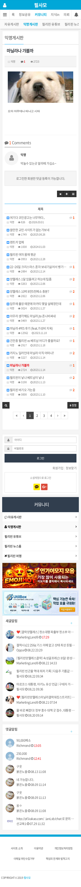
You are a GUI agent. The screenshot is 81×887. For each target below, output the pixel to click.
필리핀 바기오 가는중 (41, 390)
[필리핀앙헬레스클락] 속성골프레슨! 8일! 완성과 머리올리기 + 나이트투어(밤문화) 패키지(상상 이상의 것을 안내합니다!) (45, 658)
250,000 (21, 753)
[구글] (44, 487)
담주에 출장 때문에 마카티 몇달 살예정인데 (41, 303)
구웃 (19, 766)
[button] (60, 194)
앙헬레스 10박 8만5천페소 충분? (41, 291)
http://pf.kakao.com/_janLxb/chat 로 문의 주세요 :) (45, 818)
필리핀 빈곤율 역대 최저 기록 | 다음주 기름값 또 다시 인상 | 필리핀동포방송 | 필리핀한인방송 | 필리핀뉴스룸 (45, 671)
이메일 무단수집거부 (24, 859)
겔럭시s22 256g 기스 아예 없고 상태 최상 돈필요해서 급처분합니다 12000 (45, 645)
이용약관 (38, 848)
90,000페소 (23, 740)
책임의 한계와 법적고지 (58, 859)
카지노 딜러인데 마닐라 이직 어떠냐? (41, 353)
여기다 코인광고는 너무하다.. (41, 217)
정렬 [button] (73, 405)
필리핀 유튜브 (51, 24)
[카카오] (36, 487)
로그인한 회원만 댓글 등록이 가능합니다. (40, 178)
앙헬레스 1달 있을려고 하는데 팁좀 (41, 279)
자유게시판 (11, 24)
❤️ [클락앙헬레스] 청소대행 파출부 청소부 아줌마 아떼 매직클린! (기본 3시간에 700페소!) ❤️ (45, 632)
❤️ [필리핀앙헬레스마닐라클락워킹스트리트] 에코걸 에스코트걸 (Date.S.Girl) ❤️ (45, 697)
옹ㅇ (19, 805)
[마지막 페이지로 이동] (64, 415)
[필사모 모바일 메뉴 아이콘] (5, 14)
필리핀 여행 (14, 556)
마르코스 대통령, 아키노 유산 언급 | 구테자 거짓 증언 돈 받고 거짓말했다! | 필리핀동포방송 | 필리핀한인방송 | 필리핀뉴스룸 (45, 684)
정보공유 (24, 14)
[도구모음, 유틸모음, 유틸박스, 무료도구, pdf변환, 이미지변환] (40, 602)
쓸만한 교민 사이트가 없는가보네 (29, 230)
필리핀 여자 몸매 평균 (22, 254)
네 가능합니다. (25, 779)
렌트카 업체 (16, 242)
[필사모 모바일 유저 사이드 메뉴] (5, 5)
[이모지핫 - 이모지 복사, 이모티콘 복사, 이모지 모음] (39, 575)
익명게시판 (30, 24)
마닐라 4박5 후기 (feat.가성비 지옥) (41, 328)
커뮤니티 (40, 14)
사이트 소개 (17, 848)
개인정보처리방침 (63, 848)
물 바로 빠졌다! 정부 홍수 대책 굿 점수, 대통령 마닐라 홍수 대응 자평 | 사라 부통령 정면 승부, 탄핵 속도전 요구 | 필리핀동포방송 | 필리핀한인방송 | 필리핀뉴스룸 (45, 710)
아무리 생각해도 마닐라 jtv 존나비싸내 (41, 316)
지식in (55, 14)
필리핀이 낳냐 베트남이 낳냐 (41, 377)
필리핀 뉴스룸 (13, 546)
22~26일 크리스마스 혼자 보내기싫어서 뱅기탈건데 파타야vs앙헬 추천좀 (42, 267)
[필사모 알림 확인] (76, 14)
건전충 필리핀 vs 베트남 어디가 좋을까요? (41, 340)
